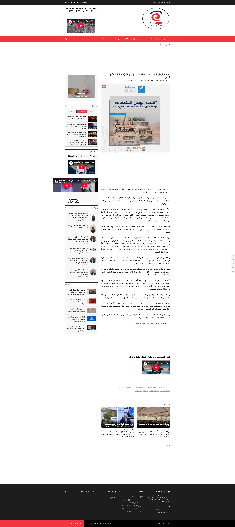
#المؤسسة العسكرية (140, 387)
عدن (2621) (139, 512)
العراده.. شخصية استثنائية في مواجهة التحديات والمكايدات (78, 249)
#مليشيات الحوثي (154, 391)
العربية (84, 2)
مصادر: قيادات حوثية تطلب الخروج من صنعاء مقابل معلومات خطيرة (76, 117)
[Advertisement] (117, 59)
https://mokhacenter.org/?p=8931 (147, 323)
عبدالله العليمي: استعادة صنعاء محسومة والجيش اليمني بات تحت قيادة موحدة (76, 134)
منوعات (110, 38)
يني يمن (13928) (138, 506)
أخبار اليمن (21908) (135, 497)
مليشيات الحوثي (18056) (136, 503)
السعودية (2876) (138, 509)
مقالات (103, 38)
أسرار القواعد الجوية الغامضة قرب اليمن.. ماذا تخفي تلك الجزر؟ (76, 310)
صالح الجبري (85, 243)
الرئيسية (165, 38)
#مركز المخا (120, 387)
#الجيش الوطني (162, 387)
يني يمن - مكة (164, 422)
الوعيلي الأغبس (83, 253)
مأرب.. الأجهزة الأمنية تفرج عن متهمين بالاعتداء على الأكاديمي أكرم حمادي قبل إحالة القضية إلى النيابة (118, 425)
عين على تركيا (135, 38)
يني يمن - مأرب (128, 422)
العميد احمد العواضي (82, 277)
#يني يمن (138, 391)
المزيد (96, 38)
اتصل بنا (86, 501)
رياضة (144, 38)
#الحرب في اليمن (165, 391)
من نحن (86, 498)
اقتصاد (151, 38)
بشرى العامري (84, 230)
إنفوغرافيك (112, 498)
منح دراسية (118, 38)
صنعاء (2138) (130, 512)
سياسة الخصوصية (100, 523)
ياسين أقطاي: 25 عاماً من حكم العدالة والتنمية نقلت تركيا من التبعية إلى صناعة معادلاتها (77, 142)
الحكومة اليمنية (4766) (125, 506)
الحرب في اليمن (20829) (136, 500)
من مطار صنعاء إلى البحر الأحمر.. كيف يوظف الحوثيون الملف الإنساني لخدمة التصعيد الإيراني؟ (77, 239)
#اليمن (145, 391)
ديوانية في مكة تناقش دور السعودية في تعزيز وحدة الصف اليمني (154, 425)
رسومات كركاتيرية (110, 495)
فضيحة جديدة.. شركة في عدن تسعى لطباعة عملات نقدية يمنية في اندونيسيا (76, 328)
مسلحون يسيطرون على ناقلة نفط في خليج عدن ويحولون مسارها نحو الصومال (76, 126)
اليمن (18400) (124, 500)
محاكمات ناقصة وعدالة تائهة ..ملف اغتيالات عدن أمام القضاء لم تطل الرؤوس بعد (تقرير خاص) (76, 292)
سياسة (158, 38)
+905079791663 (163, 513)
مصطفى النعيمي (83, 220)
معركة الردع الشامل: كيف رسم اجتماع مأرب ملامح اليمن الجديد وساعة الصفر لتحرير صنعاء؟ (78, 215)
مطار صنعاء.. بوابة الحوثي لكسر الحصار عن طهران (78, 226)
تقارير (126, 38)
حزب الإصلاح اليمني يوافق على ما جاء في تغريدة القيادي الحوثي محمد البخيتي (76, 319)
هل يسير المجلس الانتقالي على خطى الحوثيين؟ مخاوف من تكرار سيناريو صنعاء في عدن (78, 260)
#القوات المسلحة (152, 387)
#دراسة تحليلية (128, 387)
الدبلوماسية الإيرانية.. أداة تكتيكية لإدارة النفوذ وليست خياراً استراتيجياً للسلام (79, 272)
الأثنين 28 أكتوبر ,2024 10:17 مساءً (143, 81)
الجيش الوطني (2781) (125, 509)
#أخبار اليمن (111, 387)
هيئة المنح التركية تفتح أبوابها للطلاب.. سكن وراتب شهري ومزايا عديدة (76, 301)
